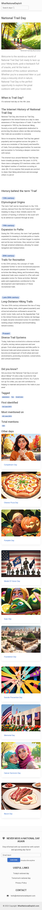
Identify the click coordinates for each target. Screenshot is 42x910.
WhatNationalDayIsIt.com (28, 906)
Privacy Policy (21, 883)
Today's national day (21, 873)
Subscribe (13, 860)
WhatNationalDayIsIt (11, 3)
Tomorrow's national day (21, 878)
